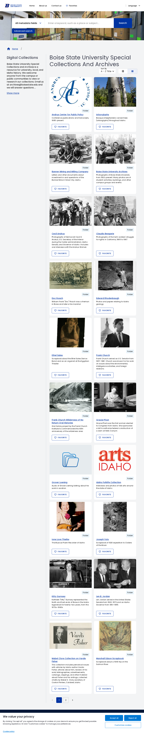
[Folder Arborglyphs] (115, 92)
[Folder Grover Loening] (71, 459)
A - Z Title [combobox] (106, 71)
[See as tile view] (132, 71)
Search (123, 23)
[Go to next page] (72, 700)
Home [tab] (32, 6)
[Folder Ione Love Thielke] (71, 516)
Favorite (62, 126)
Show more (13, 93)
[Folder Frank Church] (115, 332)
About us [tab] (43, 6)
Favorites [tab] (73, 6)
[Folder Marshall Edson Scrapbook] (115, 636)
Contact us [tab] (56, 6)
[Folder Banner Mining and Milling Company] (71, 149)
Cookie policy (8, 731)
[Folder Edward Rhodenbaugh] (115, 275)
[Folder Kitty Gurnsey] (71, 573)
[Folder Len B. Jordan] (115, 573)
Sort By (104, 68)
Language (132, 6)
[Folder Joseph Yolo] (115, 516)
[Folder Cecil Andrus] (71, 211)
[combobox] (79, 23)
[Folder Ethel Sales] (71, 332)
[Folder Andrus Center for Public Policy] (71, 92)
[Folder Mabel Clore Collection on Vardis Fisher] (71, 636)
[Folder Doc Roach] (71, 275)
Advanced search (23, 31)
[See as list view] (123, 71)
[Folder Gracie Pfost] (115, 397)
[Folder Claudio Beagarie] (115, 211)
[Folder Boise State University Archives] (115, 149)
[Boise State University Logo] (13, 5)
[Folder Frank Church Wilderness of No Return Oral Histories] (71, 397)
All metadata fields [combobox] (26, 23)
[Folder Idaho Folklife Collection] (115, 459)
